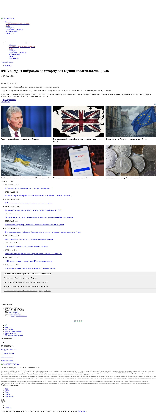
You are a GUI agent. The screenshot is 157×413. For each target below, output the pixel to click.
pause (7, 391)
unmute (7, 394)
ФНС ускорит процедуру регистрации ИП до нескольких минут (28, 261)
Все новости (5, 102)
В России (8, 65)
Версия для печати (9, 100)
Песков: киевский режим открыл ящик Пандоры (20, 278)
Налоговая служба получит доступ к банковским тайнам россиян (29, 239)
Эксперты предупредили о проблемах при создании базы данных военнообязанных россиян (39, 217)
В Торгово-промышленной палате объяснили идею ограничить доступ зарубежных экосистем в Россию (43, 232)
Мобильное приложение (14, 335)
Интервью (10, 28)
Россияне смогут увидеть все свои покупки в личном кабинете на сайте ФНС (33, 254)
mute (6, 392)
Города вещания (7, 357)
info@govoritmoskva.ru (19, 316)
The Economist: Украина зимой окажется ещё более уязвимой (25, 282)
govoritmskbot (14, 312)
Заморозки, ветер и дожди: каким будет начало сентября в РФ (26, 286)
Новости (8, 22)
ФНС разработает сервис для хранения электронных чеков (26, 246)
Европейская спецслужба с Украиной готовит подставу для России (27, 291)
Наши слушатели (7, 360)
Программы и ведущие (14, 29)
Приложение (14, 58)
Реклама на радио (7, 353)
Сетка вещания (11, 31)
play (6, 389)
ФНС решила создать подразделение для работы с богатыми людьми (30, 268)
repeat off (8, 407)
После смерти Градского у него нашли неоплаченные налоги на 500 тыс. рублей (34, 225)
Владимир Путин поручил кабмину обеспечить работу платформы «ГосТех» (33, 210)
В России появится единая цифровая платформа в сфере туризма (28, 203)
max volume (9, 396)
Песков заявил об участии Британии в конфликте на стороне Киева (27, 274)
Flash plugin (82, 411)
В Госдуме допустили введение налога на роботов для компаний (28, 188)
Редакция (9, 33)
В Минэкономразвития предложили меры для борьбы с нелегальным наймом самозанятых (38, 196)
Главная (4, 62)
